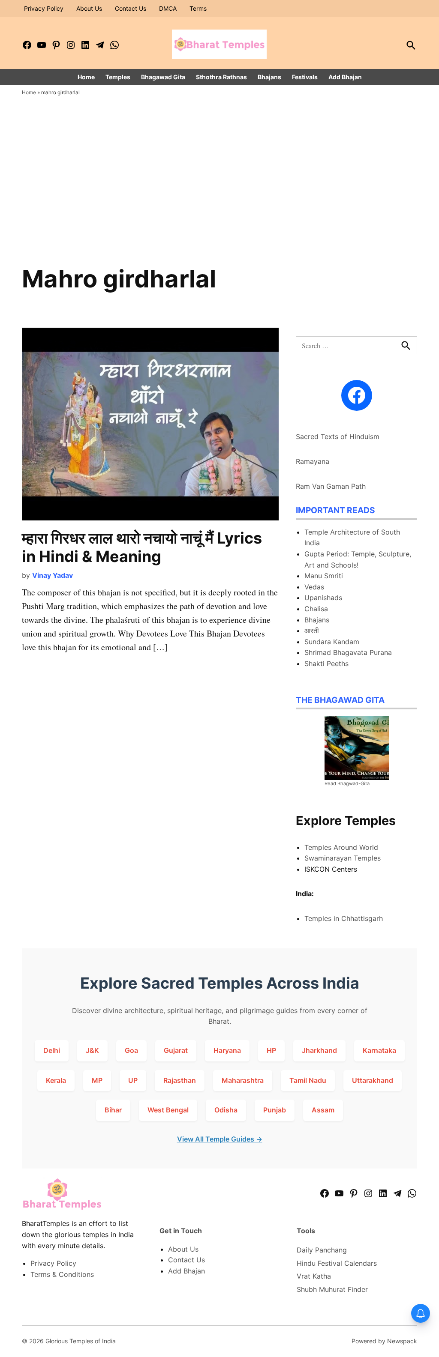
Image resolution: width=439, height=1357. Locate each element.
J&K (92, 1050)
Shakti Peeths (326, 663)
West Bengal (168, 1110)
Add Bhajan (345, 77)
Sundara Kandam (331, 641)
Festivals (305, 77)
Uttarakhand (372, 1080)
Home (86, 77)
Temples (117, 77)
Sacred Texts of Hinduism (337, 436)
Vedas (314, 587)
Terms (198, 8)
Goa (131, 1050)
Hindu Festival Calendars (337, 1263)
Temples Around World (341, 847)
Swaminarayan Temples (342, 858)
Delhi (51, 1050)
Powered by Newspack (384, 1341)
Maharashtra (243, 1080)
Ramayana (312, 461)
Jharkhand (319, 1050)
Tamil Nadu (307, 1080)
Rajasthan (179, 1080)
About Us (89, 8)
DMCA (168, 8)
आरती (311, 630)
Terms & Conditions (62, 1274)
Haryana (227, 1050)
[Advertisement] (219, 198)
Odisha (226, 1110)
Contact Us (130, 8)
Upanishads (323, 597)
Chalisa (316, 608)
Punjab (274, 1110)
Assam (323, 1110)
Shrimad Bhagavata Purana (348, 652)
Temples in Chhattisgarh (343, 918)
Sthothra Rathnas (221, 77)
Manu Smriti (323, 575)
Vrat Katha (314, 1276)
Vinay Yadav (52, 575)
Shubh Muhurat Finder (332, 1289)
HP (271, 1050)
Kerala (56, 1080)
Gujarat (176, 1050)
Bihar (113, 1110)
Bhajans (269, 77)
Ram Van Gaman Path (331, 486)
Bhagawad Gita (163, 77)
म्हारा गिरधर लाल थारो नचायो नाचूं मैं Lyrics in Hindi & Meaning (142, 547)
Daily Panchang (322, 1250)
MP (97, 1080)
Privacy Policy (43, 8)
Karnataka (379, 1050)
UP (133, 1080)
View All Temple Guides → (219, 1139)
